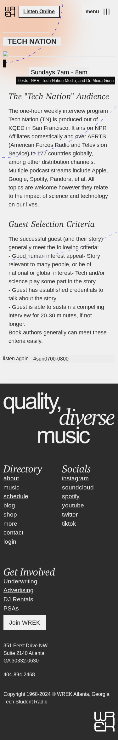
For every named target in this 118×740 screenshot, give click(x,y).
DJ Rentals (18, 599)
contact (13, 532)
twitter (70, 514)
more (10, 523)
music (11, 487)
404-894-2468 (19, 674)
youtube (73, 505)
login (9, 541)
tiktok (69, 523)
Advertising (18, 590)
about (11, 478)
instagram (75, 478)
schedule (15, 496)
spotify (71, 496)
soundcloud (78, 487)
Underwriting (20, 581)
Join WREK (24, 622)
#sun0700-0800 (51, 358)
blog (9, 505)
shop (10, 514)
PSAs (11, 608)
